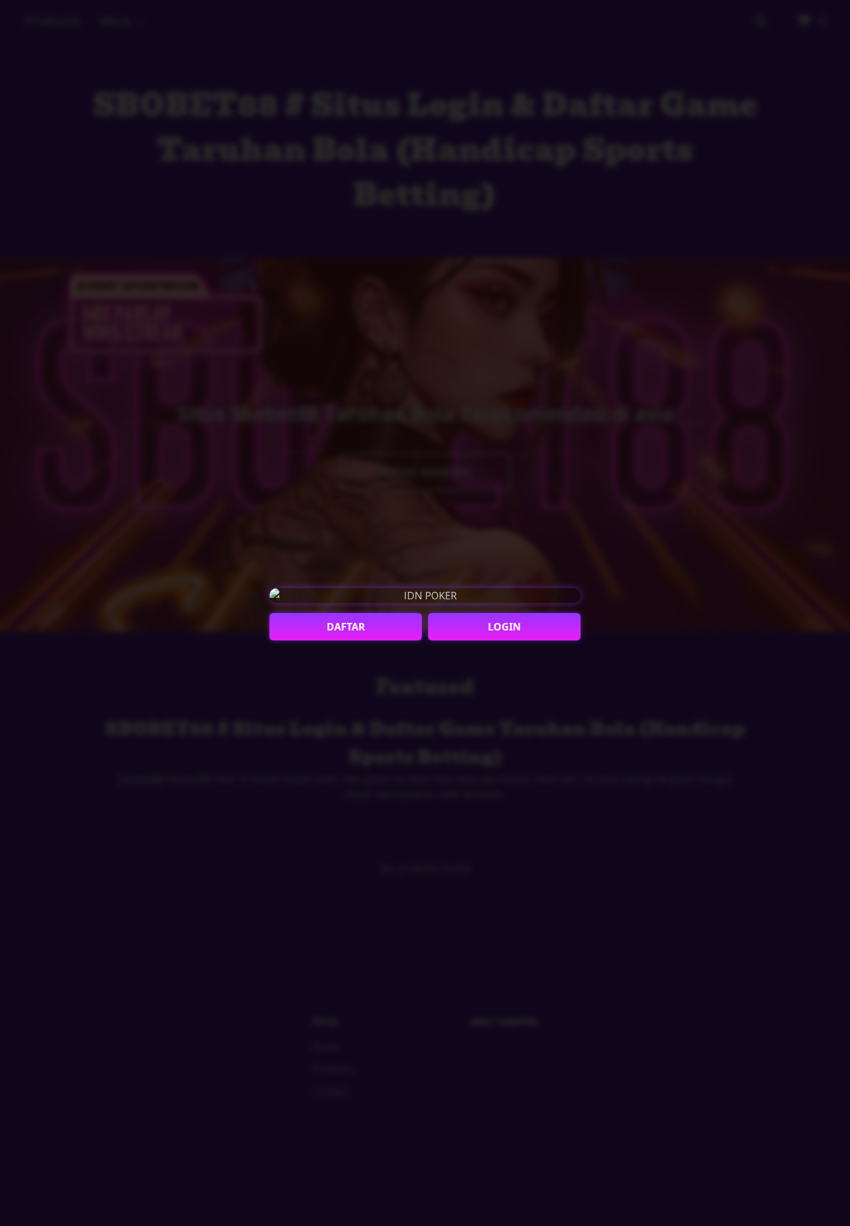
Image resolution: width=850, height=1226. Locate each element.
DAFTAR (346, 627)
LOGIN (504, 627)
